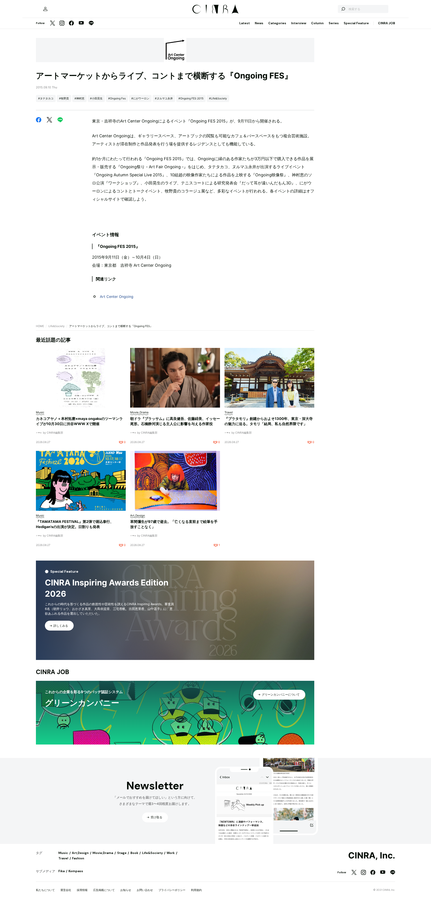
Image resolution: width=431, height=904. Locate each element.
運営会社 (65, 890)
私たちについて (45, 890)
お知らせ (125, 890)
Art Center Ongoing (116, 296)
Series (334, 23)
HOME (40, 326)
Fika (61, 871)
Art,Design (80, 852)
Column (317, 23)
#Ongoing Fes (117, 98)
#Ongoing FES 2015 (190, 98)
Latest (244, 23)
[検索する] (343, 9)
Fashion (78, 858)
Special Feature (356, 23)
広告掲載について (104, 890)
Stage (122, 852)
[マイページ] (45, 9)
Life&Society (56, 326)
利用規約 (196, 890)
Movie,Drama (102, 852)
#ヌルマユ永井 (164, 98)
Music (63, 852)
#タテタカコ (45, 98)
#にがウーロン (140, 98)
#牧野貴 (64, 98)
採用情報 (82, 890)
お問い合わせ (145, 890)
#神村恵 (79, 98)
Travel (63, 858)
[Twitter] (52, 23)
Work (171, 852)
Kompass (75, 871)
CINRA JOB (386, 23)
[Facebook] (71, 23)
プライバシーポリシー (171, 890)
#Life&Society (218, 98)
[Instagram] (61, 23)
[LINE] (91, 23)
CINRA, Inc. (371, 855)
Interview (298, 23)
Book (134, 852)
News (259, 23)
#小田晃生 (96, 98)
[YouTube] (81, 23)
